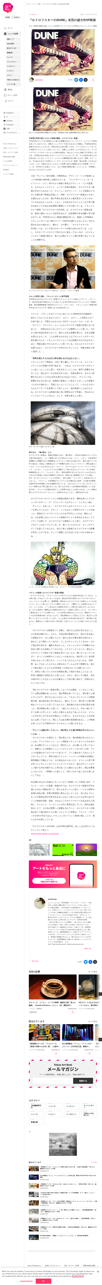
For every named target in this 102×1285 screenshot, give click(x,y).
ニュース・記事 (36, 4)
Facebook (9, 125)
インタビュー (11, 66)
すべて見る (92, 972)
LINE (8, 129)
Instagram (9, 113)
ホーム (28, 4)
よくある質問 (7, 161)
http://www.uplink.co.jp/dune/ (45, 833)
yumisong (39, 80)
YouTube (9, 121)
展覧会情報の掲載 (9, 157)
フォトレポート (12, 62)
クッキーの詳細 (8, 174)
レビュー (9, 75)
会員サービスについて (10, 148)
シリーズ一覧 (11, 84)
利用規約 (6, 170)
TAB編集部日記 (36, 1106)
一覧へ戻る (34, 961)
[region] (51, 1276)
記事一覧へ (88, 949)
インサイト (10, 71)
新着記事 (9, 53)
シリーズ (52, 1106)
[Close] (98, 1271)
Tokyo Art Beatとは (9, 144)
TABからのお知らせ (13, 80)
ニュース (9, 57)
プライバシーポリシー (10, 165)
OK (43, 1281)
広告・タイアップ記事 (10, 152)
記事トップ (10, 39)
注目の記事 (10, 43)
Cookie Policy (77, 1276)
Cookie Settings (26, 1281)
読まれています (12, 48)
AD (30, 840)
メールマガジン (11, 132)
